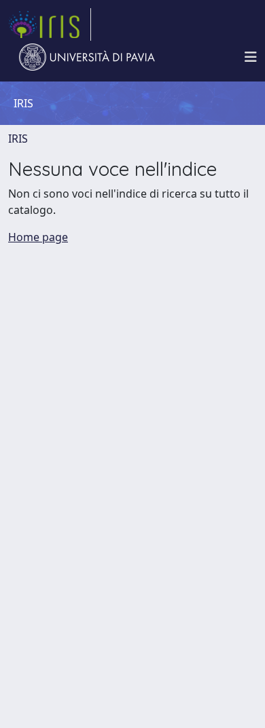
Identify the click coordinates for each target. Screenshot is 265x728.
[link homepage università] (87, 57)
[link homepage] (49, 24)
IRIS (18, 138)
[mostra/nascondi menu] (251, 57)
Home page (38, 237)
